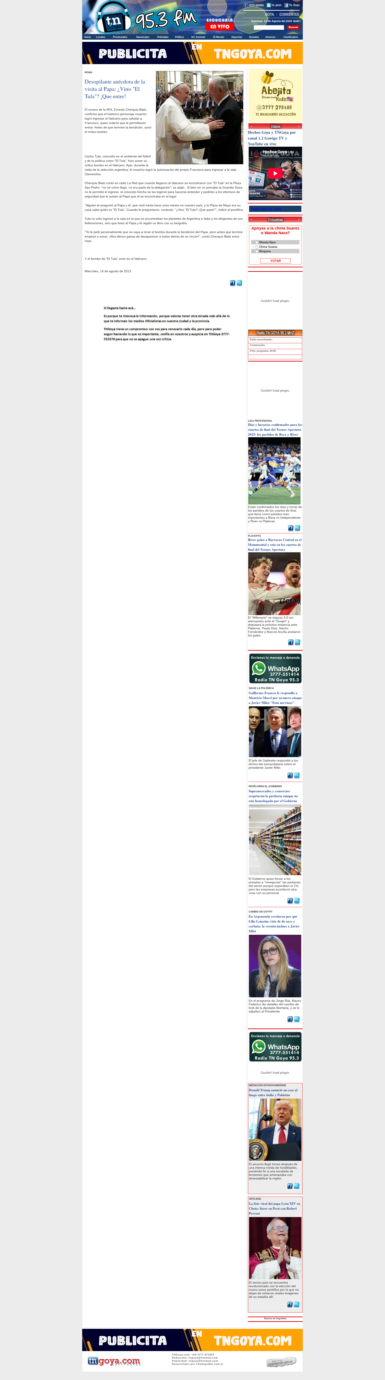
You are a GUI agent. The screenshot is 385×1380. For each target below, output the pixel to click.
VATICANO (255, 1198)
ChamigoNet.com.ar (209, 1364)
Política (179, 37)
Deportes (236, 37)
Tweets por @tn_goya (265, 209)
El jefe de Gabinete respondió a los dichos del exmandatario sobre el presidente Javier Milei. (273, 764)
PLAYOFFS (254, 536)
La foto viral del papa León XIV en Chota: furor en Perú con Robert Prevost (274, 1208)
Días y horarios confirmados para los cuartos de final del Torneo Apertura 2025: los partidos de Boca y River (275, 429)
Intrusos (270, 37)
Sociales (254, 37)
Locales (100, 37)
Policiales (162, 37)
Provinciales (120, 37)
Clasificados (290, 37)
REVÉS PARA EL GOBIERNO (265, 786)
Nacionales (142, 37)
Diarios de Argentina (275, 1318)
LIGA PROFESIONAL (260, 420)
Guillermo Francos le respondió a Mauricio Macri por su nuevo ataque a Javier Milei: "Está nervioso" (275, 697)
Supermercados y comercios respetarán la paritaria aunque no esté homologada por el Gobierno (273, 796)
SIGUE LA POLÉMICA (261, 688)
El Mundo (218, 37)
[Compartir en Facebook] (233, 286)
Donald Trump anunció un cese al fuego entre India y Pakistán (273, 1092)
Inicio (87, 37)
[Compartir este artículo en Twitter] (239, 286)
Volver (164, 353)
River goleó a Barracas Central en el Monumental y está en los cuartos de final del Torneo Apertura (274, 544)
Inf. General (198, 37)
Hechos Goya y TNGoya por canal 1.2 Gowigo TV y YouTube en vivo (272, 138)
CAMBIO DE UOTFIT (260, 911)
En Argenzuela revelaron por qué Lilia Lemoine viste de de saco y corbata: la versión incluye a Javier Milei (274, 923)
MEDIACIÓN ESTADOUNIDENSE (267, 1085)
